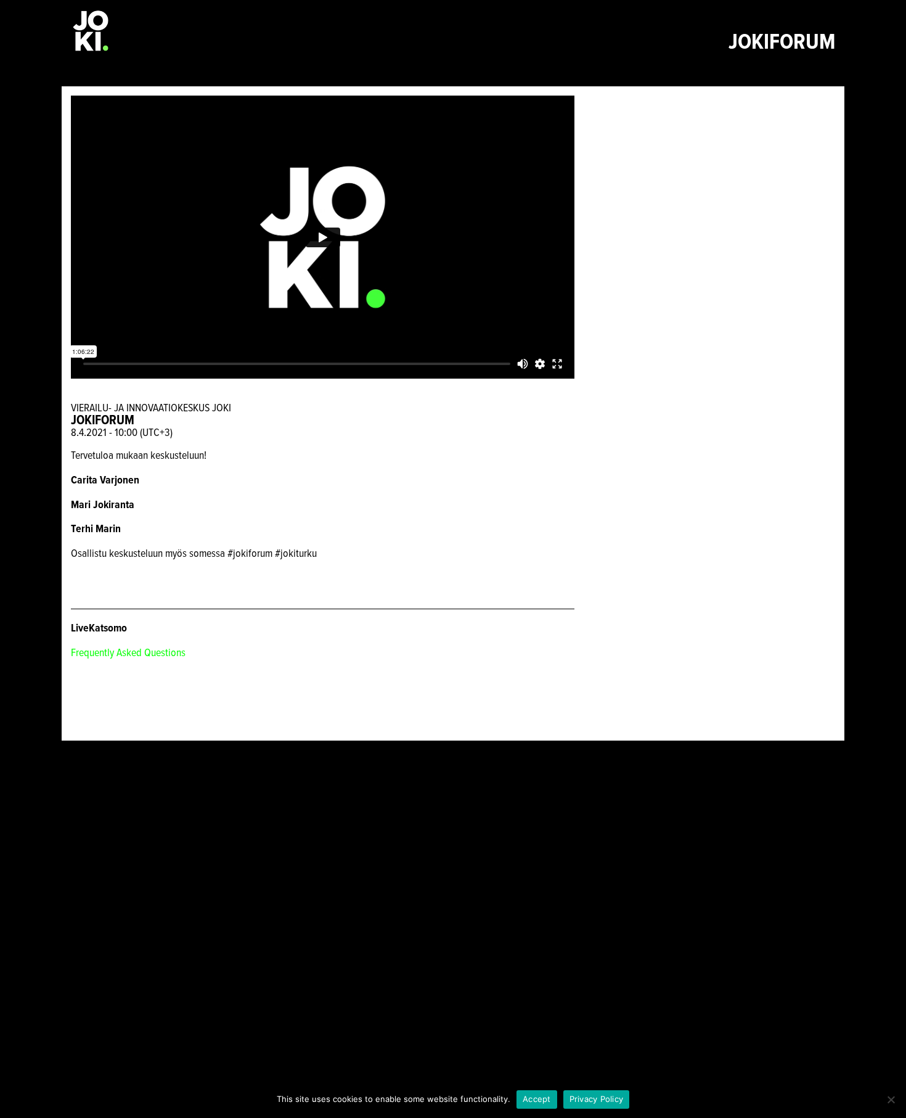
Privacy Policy (596, 1099)
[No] (890, 1099)
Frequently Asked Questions (128, 652)
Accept (537, 1099)
